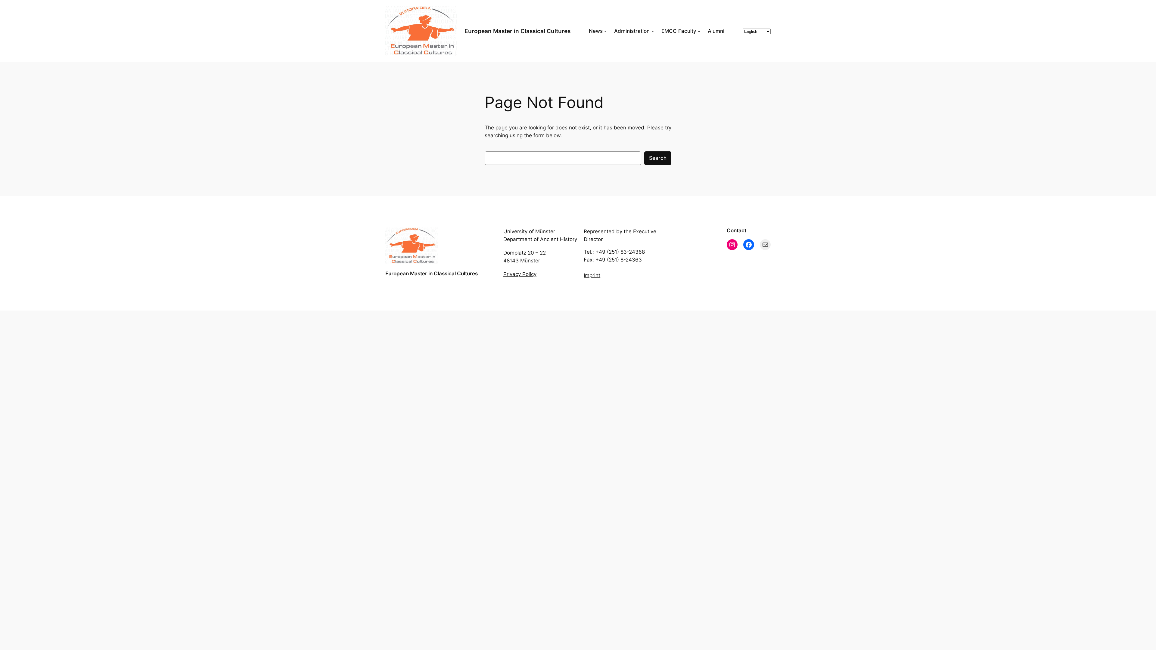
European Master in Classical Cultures (517, 31)
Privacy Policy (519, 274)
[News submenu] (605, 30)
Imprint (592, 275)
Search (658, 158)
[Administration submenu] (652, 30)
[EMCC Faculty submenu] (699, 30)
